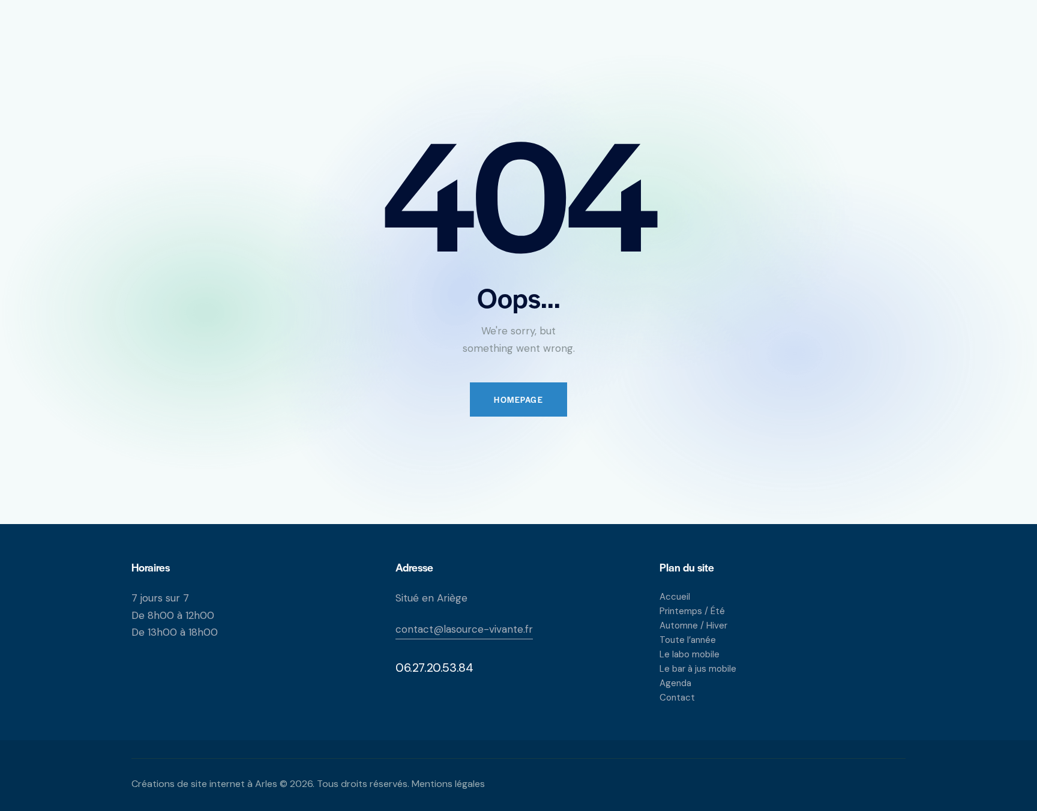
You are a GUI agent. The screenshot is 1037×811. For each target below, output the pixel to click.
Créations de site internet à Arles (204, 783)
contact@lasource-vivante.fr (464, 629)
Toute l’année (688, 640)
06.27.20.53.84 (434, 667)
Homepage (518, 399)
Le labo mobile (690, 654)
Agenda (675, 683)
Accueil (675, 597)
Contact (677, 698)
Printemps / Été (692, 611)
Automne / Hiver (693, 626)
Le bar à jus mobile (698, 669)
